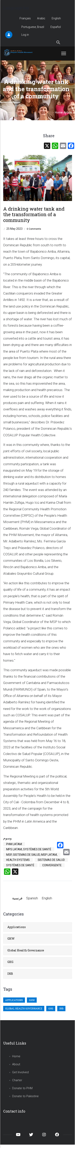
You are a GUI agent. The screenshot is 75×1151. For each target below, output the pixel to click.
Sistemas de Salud (51, 859)
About (16, 1064)
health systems (18, 859)
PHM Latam (14, 844)
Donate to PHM (22, 1088)
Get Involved (20, 1072)
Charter (17, 1080)
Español (55, 27)
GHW (11, 938)
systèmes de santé (20, 865)
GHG (10, 962)
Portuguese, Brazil (32, 27)
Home (58, 112)
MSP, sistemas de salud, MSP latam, (31, 854)
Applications (16, 927)
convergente (52, 865)
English (56, 18)
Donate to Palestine (25, 1096)
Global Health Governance (25, 950)
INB (10, 974)
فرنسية (17, 898)
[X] (47, 145)
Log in (25, 34)
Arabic (41, 18)
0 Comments (34, 229)
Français (25, 18)
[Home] (18, 52)
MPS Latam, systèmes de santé (28, 849)
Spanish (32, 898)
